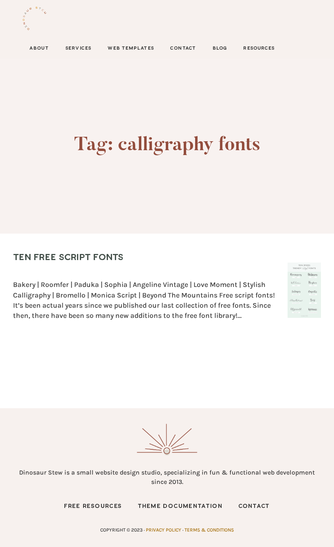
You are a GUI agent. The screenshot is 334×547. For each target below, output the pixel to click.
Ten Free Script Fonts (68, 257)
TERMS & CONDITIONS (209, 530)
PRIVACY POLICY (163, 530)
